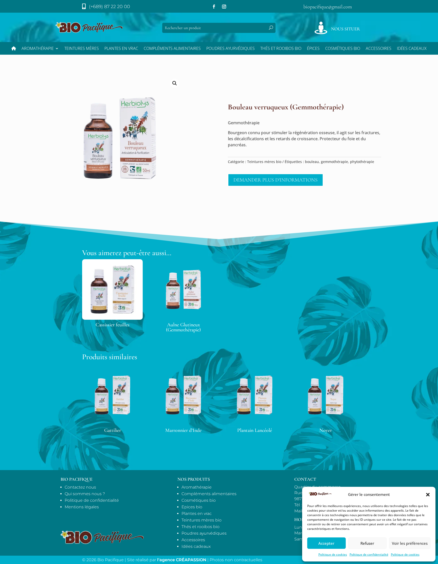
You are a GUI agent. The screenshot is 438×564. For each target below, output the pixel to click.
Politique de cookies (332, 554)
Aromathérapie (38, 49)
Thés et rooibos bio (200, 526)
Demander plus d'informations (275, 180)
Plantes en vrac (121, 49)
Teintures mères (81, 49)
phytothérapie (362, 161)
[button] (427, 494)
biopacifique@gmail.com (327, 7)
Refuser (367, 543)
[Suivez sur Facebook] (214, 7)
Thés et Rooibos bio (280, 49)
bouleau (312, 161)
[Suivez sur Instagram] (224, 7)
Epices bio (191, 507)
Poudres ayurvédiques (230, 49)
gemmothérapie (334, 161)
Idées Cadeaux (412, 49)
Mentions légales (82, 507)
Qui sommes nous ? (85, 493)
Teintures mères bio (264, 161)
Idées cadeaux (196, 546)
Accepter (326, 543)
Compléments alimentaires (172, 49)
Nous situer (345, 29)
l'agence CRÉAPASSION (181, 559)
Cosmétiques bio (342, 49)
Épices (313, 49)
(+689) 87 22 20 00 (109, 6)
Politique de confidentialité (369, 554)
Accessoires (378, 49)
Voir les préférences (410, 543)
